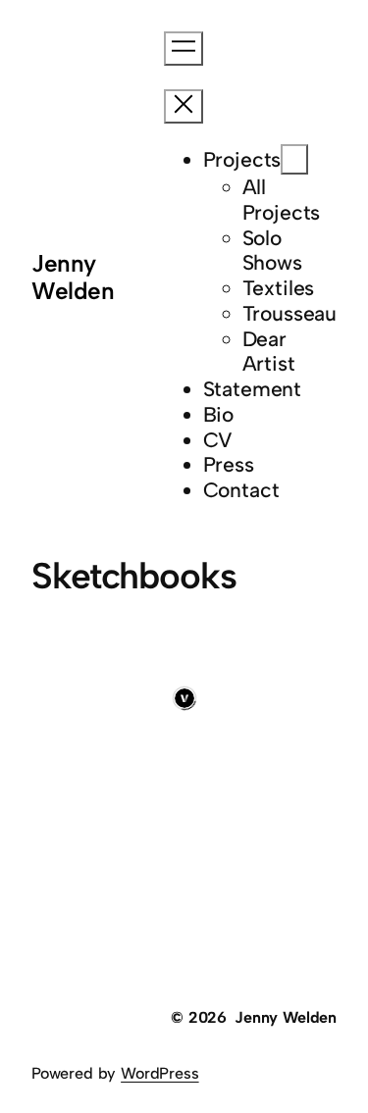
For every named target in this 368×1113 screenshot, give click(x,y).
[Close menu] (183, 106)
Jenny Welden (72, 277)
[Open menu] (183, 48)
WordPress (159, 1073)
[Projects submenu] (294, 159)
